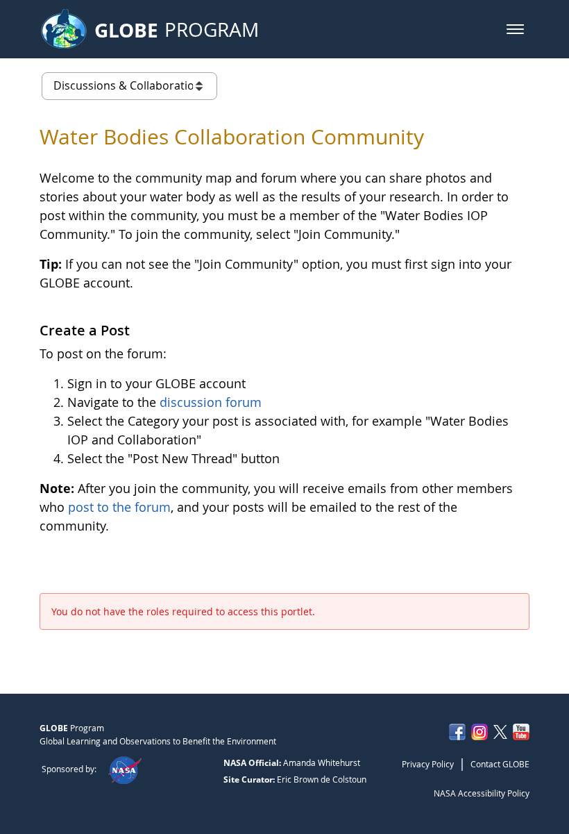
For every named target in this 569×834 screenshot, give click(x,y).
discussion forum (211, 402)
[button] (515, 29)
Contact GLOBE (499, 763)
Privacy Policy (428, 763)
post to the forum (119, 507)
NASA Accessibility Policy (481, 793)
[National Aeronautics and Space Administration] (125, 768)
